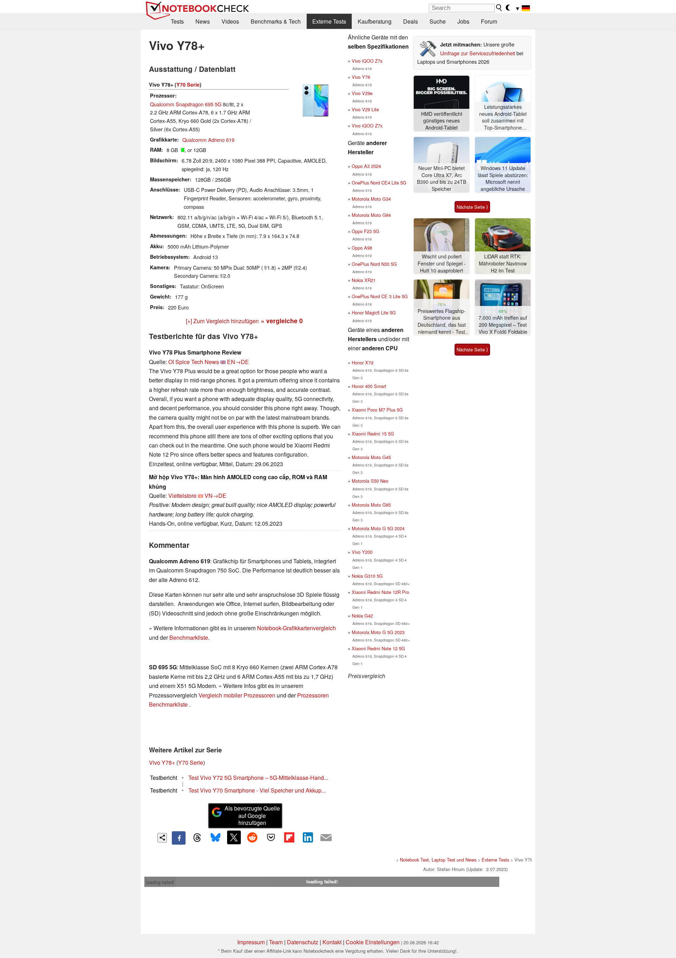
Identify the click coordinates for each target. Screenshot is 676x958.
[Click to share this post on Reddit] (252, 837)
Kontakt (332, 942)
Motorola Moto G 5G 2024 (378, 528)
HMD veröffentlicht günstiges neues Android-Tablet (441, 121)
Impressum (251, 942)
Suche (438, 21)
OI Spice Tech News (193, 362)
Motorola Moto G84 (371, 215)
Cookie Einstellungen (373, 942)
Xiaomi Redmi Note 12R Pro (380, 592)
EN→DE (238, 362)
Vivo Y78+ (162, 762)
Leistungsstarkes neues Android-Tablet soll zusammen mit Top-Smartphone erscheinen (503, 117)
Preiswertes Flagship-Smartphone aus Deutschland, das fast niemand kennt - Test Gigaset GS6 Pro (442, 322)
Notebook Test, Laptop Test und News (438, 859)
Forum (489, 21)
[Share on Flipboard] (289, 837)
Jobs (463, 21)
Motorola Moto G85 (371, 504)
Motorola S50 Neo (370, 480)
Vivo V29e (362, 93)
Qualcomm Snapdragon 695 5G (185, 104)
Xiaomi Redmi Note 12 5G (378, 648)
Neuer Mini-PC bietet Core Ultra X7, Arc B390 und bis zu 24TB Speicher (441, 178)
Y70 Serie (188, 84)
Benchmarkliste (188, 637)
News (202, 21)
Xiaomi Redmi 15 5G (373, 433)
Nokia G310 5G (367, 575)
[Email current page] (326, 838)
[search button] (499, 7)
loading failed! (160, 882)
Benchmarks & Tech (276, 21)
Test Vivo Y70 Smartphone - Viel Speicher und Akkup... (257, 790)
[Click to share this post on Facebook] (178, 838)
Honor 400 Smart (369, 386)
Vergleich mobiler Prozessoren (237, 695)
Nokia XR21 (364, 280)
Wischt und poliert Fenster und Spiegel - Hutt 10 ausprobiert (442, 263)
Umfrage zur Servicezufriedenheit (477, 53)
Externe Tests (329, 21)
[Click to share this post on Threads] (197, 838)
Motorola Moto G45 (371, 457)
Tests (177, 21)
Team (276, 942)
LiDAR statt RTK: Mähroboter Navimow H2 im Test (503, 263)
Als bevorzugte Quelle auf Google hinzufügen (252, 815)
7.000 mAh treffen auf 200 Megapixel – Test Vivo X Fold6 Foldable (502, 324)
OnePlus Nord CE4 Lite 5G (379, 182)
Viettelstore (182, 495)
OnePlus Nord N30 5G (374, 264)
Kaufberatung (375, 21)
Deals (410, 21)
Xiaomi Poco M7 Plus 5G (377, 409)
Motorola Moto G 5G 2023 (378, 632)
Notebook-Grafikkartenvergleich (296, 628)
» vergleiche (282, 320)
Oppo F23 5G (365, 231)
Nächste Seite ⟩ (472, 207)
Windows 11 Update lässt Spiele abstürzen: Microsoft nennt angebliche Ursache (503, 178)
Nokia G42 (362, 615)
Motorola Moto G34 (371, 198)
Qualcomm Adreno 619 (208, 139)
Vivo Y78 (361, 77)
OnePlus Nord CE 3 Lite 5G (380, 296)
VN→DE (215, 495)
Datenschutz (302, 942)
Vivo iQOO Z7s (367, 60)
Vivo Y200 (362, 552)
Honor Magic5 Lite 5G (374, 312)
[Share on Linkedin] (307, 837)
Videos (230, 21)
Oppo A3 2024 (366, 166)
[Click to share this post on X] (233, 837)
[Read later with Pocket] (270, 837)
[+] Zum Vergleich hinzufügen (222, 321)
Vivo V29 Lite (365, 109)
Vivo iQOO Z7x (367, 125)
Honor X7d (362, 362)
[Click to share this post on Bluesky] (215, 838)
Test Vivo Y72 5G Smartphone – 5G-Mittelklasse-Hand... (258, 778)
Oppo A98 (362, 247)
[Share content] (162, 838)
